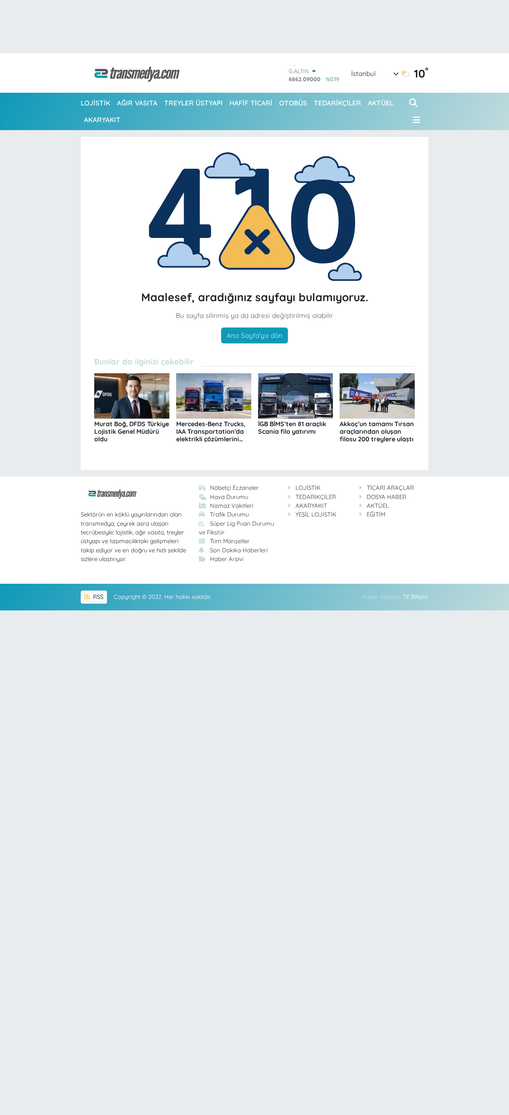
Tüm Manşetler (230, 541)
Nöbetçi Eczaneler (234, 487)
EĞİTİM (376, 514)
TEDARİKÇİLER (337, 103)
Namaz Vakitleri (231, 505)
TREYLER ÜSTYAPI (193, 103)
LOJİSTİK (95, 103)
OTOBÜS (293, 103)
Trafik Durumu (229, 514)
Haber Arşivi (226, 559)
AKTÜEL (380, 103)
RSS (97, 596)
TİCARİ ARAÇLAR (390, 487)
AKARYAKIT (102, 119)
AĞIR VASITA (137, 103)
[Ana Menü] (414, 120)
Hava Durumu (229, 497)
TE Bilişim (415, 596)
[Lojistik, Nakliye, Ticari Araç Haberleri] (134, 73)
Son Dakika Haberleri (239, 550)
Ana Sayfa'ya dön (254, 335)
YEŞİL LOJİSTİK (315, 514)
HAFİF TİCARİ (250, 103)
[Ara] (414, 102)
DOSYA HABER (386, 497)
